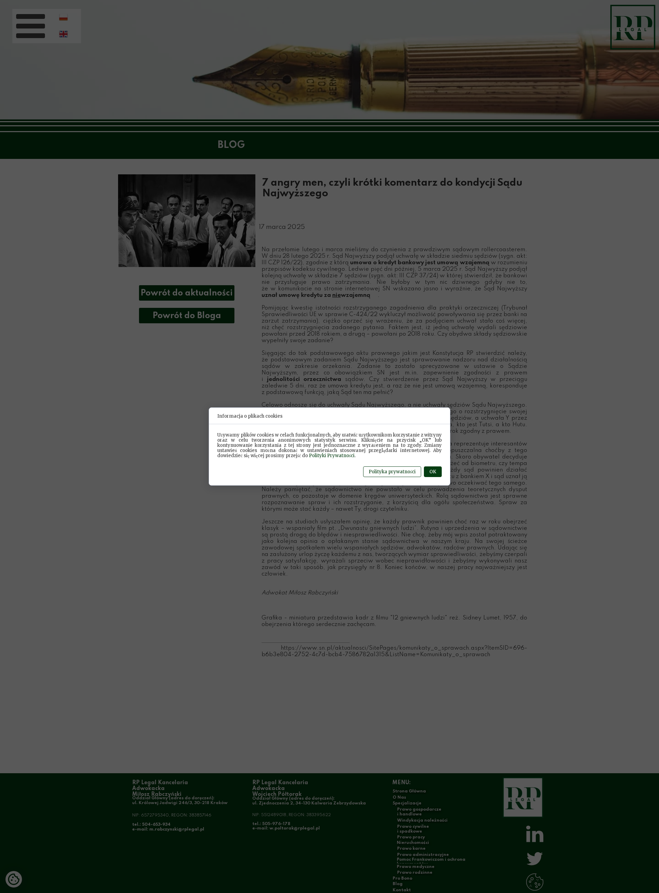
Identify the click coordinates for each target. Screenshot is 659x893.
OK (432, 472)
